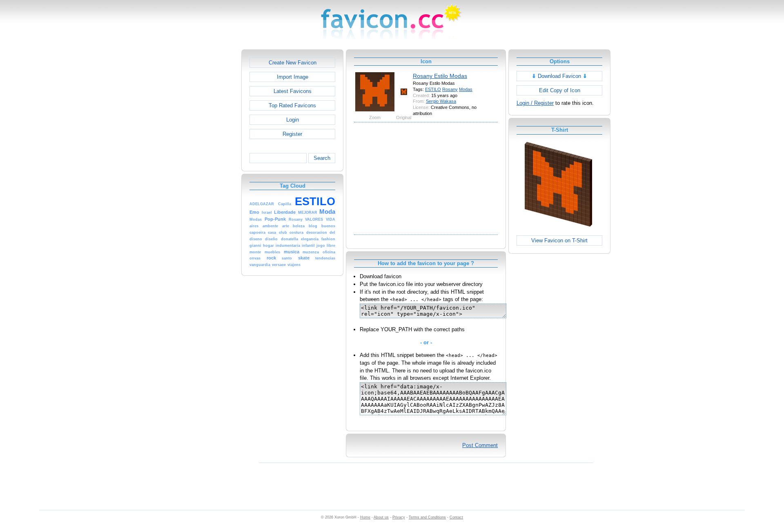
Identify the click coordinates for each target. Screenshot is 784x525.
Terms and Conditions (427, 517)
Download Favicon (559, 76)
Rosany (450, 89)
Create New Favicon (292, 63)
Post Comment (480, 445)
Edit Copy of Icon (559, 90)
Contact (456, 517)
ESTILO (433, 89)
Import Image (292, 77)
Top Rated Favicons (292, 105)
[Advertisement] (206, 171)
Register (292, 134)
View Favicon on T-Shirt (559, 240)
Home (365, 517)
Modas (465, 89)
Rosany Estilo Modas (440, 76)
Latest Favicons (293, 91)
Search (322, 158)
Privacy (398, 517)
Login (292, 120)
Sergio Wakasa (441, 101)
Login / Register (535, 103)
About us (381, 517)
